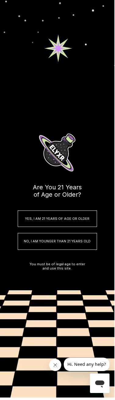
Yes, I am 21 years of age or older (57, 218)
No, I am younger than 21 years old (57, 241)
